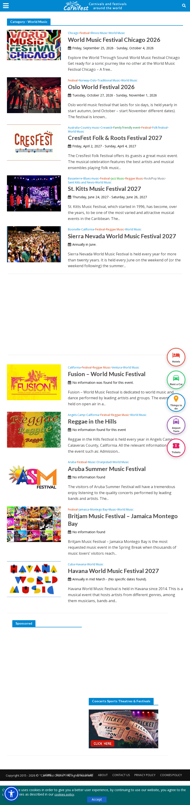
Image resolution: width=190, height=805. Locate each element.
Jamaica (84, 509)
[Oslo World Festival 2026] (34, 94)
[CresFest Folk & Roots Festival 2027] (34, 142)
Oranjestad (104, 462)
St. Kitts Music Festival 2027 (104, 188)
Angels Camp (76, 415)
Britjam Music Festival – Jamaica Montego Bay (123, 519)
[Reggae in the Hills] (34, 429)
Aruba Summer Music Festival (107, 468)
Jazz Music (117, 178)
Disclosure (85, 775)
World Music (117, 33)
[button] (11, 793)
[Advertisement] (95, 314)
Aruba (72, 462)
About (103, 775)
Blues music (91, 178)
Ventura (117, 367)
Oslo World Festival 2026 (101, 86)
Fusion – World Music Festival (107, 373)
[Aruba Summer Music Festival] (34, 476)
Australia (73, 128)
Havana (81, 564)
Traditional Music (109, 80)
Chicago (73, 33)
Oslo (93, 80)
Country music (90, 128)
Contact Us (121, 775)
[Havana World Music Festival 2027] (34, 578)
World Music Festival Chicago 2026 (114, 39)
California (87, 229)
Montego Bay (99, 509)
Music (104, 33)
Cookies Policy (171, 775)
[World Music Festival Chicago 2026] (34, 44)
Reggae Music (134, 178)
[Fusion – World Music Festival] (34, 381)
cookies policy (64, 794)
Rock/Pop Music (154, 178)
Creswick (106, 128)
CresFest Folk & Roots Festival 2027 (115, 137)
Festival (84, 33)
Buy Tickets (64, 775)
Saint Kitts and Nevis (81, 182)
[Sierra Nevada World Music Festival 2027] (34, 243)
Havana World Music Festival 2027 (113, 570)
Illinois (95, 33)
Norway (84, 80)
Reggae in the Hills (92, 421)
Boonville (74, 229)
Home (47, 775)
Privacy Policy (144, 775)
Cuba (71, 564)
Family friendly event (126, 128)
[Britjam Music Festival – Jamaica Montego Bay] (34, 523)
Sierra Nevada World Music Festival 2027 (122, 235)
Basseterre (75, 178)
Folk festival (160, 128)
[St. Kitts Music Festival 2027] (34, 192)
